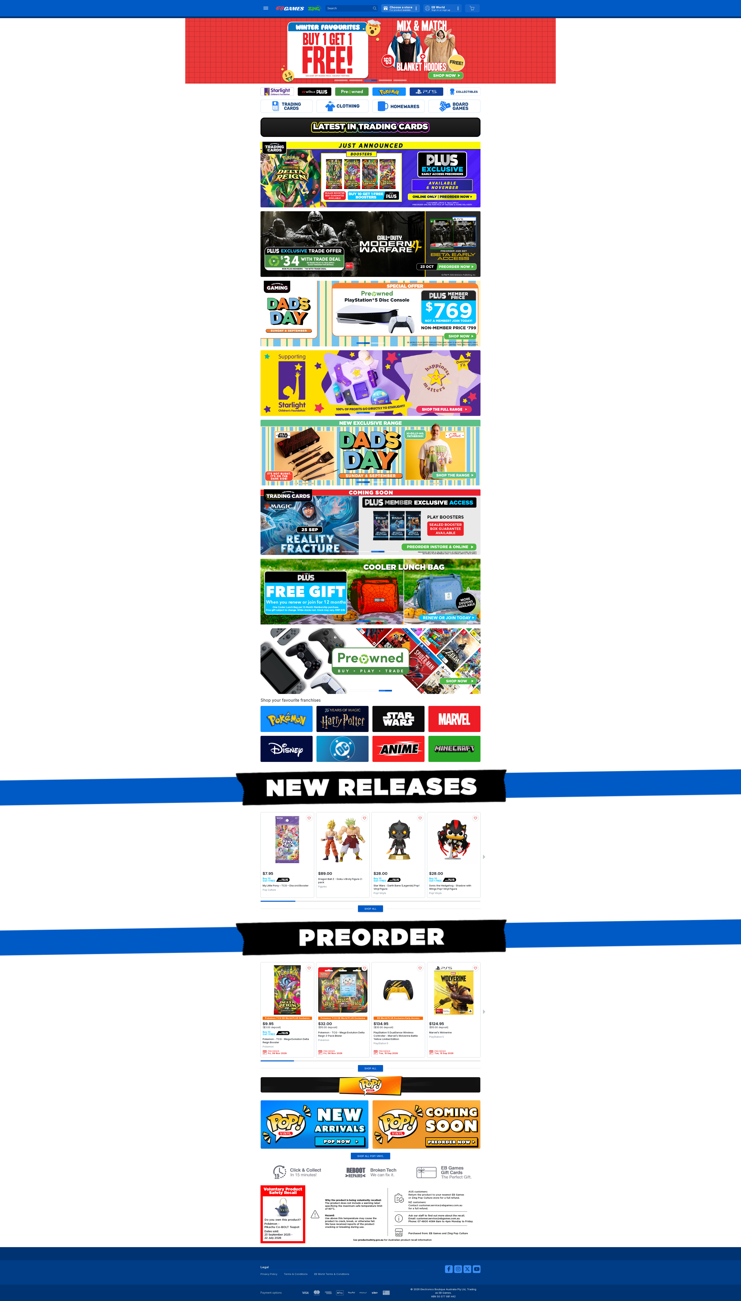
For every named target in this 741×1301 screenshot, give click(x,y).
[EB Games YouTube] (476, 1269)
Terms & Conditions (296, 1274)
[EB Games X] (467, 1269)
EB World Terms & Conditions (331, 1274)
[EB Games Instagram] (458, 1269)
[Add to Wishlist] (309, 818)
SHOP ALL (370, 908)
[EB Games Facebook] (449, 1269)
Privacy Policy (269, 1274)
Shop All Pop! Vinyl (370, 1156)
